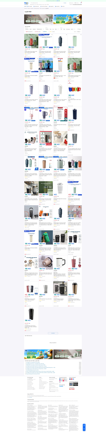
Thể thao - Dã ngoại (62, 407)
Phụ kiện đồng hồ (52, 412)
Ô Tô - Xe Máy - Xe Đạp (62, 424)
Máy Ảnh (75, 423)
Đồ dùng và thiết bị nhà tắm (53, 421)
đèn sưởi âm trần (72, 430)
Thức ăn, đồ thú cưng (31, 416)
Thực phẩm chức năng (31, 423)
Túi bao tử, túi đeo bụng (44, 429)
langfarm (31, 401)
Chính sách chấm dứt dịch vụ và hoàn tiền (53, 389)
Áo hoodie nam (41, 412)
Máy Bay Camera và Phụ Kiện (73, 423)
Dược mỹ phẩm (34, 427)
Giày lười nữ (44, 418)
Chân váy (43, 407)
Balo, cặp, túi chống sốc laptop (53, 406)
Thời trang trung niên (41, 408)
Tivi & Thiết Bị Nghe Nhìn (63, 411)
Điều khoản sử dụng (41, 384)
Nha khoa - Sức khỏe (63, 422)
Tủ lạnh (71, 406)
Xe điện (66, 425)
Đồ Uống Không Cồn (52, 428)
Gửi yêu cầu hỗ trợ (29, 381)
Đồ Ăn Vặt (51, 427)
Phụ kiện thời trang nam (52, 409)
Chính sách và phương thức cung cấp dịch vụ (53, 387)
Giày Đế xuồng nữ (42, 419)
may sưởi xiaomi (73, 427)
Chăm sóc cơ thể (31, 424)
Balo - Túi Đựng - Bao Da (73, 421)
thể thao (48, 4)
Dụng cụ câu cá (72, 413)
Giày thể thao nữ (75, 415)
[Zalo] (73, 379)
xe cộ (35, 4)
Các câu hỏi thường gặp (30, 380)
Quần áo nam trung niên (42, 414)
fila (36, 401)
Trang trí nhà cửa (50, 419)
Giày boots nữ (40, 418)
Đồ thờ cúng (51, 422)
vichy (35, 401)
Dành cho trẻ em (31, 415)
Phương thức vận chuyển (30, 383)
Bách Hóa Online (50, 424)
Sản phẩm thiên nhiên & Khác (31, 425)
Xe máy (61, 426)
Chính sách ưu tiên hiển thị (52, 386)
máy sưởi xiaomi (74, 428)
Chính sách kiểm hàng (30, 384)
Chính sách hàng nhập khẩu (30, 387)
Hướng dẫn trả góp (29, 386)
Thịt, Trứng (31, 412)
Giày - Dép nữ (40, 416)
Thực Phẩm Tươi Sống (30, 411)
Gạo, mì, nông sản (31, 414)
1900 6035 (30, 397)
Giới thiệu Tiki (40, 378)
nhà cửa (43, 4)
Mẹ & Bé (63, 408)
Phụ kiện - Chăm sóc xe (61, 425)
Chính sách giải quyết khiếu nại (42, 383)
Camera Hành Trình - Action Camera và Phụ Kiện (73, 421)
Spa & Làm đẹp (64, 421)
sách (45, 4)
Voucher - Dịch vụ (61, 419)
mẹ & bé (37, 4)
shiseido (28, 401)
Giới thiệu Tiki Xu (41, 385)
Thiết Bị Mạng (52, 416)
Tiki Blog (40, 379)
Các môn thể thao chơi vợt (73, 414)
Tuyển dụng (40, 380)
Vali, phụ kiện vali (55, 406)
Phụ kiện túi (45, 426)
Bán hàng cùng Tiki (51, 379)
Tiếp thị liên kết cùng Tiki (42, 386)
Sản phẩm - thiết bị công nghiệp (63, 410)
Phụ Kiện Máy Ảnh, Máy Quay (72, 419)
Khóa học (65, 420)
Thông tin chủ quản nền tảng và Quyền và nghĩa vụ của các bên (53, 391)
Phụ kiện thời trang (51, 408)
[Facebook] (70, 379)
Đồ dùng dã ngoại (74, 411)
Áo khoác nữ (43, 406)
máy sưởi (70, 425)
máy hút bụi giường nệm (73, 428)
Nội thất (52, 420)
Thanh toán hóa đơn (61, 420)
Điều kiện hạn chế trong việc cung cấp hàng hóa (53, 384)
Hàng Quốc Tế (61, 405)
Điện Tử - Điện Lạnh (72, 405)
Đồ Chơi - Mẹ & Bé (30, 405)
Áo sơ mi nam (42, 411)
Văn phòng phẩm (65, 429)
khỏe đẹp (40, 4)
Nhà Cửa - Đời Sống (51, 418)
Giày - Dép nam (40, 420)
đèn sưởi (73, 425)
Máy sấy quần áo (73, 408)
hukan (33, 401)
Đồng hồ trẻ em (56, 412)
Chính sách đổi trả (29, 385)
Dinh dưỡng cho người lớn (32, 408)
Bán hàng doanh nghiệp (42, 387)
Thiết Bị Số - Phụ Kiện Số (62, 413)
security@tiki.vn (33, 389)
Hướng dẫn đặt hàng (29, 382)
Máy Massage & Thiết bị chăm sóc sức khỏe (32, 424)
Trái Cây (28, 412)
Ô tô (62, 426)
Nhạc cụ (54, 422)
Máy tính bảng (30, 420)
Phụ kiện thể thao (74, 412)
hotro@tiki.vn (33, 388)
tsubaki (38, 401)
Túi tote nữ (42, 426)
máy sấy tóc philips (74, 426)
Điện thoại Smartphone (30, 419)
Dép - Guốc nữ (43, 417)
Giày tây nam (42, 421)
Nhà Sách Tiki (61, 428)
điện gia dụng (32, 4)
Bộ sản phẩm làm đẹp (31, 427)
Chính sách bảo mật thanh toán (43, 381)
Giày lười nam (39, 421)
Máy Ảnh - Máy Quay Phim (73, 418)
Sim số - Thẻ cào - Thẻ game (64, 423)
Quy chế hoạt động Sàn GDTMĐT (53, 378)
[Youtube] (71, 379)
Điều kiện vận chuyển (41, 388)
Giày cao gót (39, 417)
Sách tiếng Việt (60, 429)
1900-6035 (30, 378)
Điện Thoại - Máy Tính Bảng (31, 418)
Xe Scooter (65, 426)
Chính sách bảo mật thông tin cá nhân (43, 382)
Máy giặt (71, 407)
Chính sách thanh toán (51, 385)
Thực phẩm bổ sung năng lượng (74, 416)
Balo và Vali (50, 405)
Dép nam (41, 422)
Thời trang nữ (40, 405)
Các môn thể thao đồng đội (74, 414)
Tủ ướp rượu (76, 408)
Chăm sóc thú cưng (50, 425)
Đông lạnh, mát (32, 413)
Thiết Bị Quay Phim (73, 422)
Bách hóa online (62, 409)
